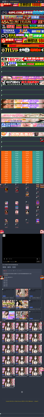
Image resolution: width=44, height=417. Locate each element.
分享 (14, 267)
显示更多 (6, 275)
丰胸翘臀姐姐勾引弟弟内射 (20, 297)
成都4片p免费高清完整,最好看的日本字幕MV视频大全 (11, 342)
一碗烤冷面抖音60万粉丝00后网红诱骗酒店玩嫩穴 (24, 320)
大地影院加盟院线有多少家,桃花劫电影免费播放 (10, 365)
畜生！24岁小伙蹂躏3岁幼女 (34, 320)
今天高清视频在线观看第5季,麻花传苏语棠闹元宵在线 (25, 342)
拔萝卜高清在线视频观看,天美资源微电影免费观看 (24, 331)
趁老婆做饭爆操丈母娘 (6, 309)
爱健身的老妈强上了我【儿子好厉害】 (35, 309)
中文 (6, 282)
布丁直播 (3, 320)
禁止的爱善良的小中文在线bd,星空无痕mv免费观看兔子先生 (12, 331)
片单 (10, 267)
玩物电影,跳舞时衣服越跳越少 (7, 376)
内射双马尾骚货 (18, 309)
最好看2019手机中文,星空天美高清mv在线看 (9, 387)
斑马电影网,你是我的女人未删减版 (35, 365)
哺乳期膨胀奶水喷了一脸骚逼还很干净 (8, 297)
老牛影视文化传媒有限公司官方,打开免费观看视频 (24, 365)
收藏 (5, 267)
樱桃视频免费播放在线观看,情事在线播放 (36, 376)
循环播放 (38, 261)
